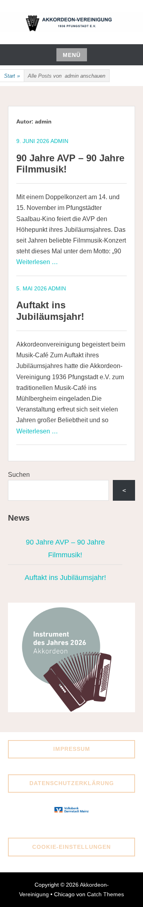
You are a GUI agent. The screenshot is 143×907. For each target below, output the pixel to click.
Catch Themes (105, 894)
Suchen (19, 474)
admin (59, 141)
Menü (72, 55)
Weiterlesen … (37, 262)
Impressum (71, 749)
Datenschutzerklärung (71, 783)
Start (12, 76)
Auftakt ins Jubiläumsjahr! (50, 311)
